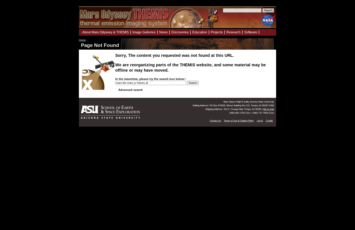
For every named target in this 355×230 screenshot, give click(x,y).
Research (233, 32)
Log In (260, 120)
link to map (268, 109)
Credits (269, 120)
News (163, 32)
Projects (217, 32)
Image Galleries (144, 32)
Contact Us (215, 120)
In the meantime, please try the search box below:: (150, 79)
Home (82, 40)
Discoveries (180, 32)
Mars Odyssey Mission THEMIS (90, 5)
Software (250, 32)
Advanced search (130, 89)
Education (199, 32)
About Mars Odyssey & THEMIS (105, 32)
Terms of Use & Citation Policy (239, 120)
